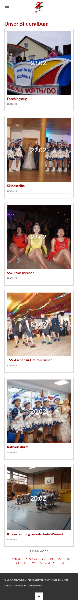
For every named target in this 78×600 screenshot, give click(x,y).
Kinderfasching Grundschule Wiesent (35, 534)
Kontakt (8, 585)
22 (59, 558)
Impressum (20, 585)
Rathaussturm (17, 447)
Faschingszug (17, 99)
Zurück (32, 558)
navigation (7, 7)
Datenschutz (35, 585)
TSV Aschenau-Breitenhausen (29, 360)
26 (33, 563)
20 (43, 558)
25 (25, 563)
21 (51, 558)
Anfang (16, 558)
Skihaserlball (17, 186)
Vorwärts (45, 563)
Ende (62, 563)
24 (17, 563)
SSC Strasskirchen (20, 273)
